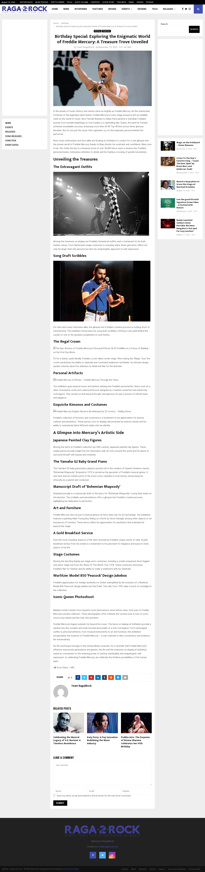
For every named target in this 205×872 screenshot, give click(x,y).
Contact (125, 869)
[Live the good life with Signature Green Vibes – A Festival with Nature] (168, 203)
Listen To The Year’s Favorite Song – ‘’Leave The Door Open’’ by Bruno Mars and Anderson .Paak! (187, 163)
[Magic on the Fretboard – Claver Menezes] (168, 146)
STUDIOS (149, 2)
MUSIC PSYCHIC (41, 2)
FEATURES (97, 9)
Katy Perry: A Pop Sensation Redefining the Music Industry (102, 740)
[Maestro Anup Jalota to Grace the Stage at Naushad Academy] (168, 185)
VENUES (140, 2)
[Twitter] (187, 9)
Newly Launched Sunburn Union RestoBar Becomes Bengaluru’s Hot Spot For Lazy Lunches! (186, 225)
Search (164, 24)
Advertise (143, 869)
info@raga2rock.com (108, 846)
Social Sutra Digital (71, 869)
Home (55, 9)
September (106, 31)
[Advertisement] (27, 68)
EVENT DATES (11, 145)
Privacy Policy (194, 869)
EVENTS (126, 9)
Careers (161, 869)
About (133, 869)
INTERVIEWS (81, 9)
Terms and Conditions (177, 869)
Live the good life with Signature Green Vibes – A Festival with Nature (187, 203)
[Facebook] (183, 9)
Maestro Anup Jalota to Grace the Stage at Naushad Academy (187, 184)
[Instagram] (190, 9)
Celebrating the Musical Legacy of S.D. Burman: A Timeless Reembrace (67, 740)
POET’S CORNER (57, 2)
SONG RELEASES (13, 136)
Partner (152, 869)
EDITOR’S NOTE (26, 2)
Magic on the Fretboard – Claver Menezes (188, 144)
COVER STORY (108, 2)
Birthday (98, 31)
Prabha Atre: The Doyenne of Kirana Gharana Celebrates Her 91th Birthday (135, 742)
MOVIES (112, 9)
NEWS (66, 9)
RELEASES (168, 9)
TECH (155, 9)
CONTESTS (95, 2)
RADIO (131, 2)
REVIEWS (142, 9)
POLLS (69, 2)
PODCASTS (121, 2)
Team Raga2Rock (85, 47)
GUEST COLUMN (81, 2)
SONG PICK (10, 140)
